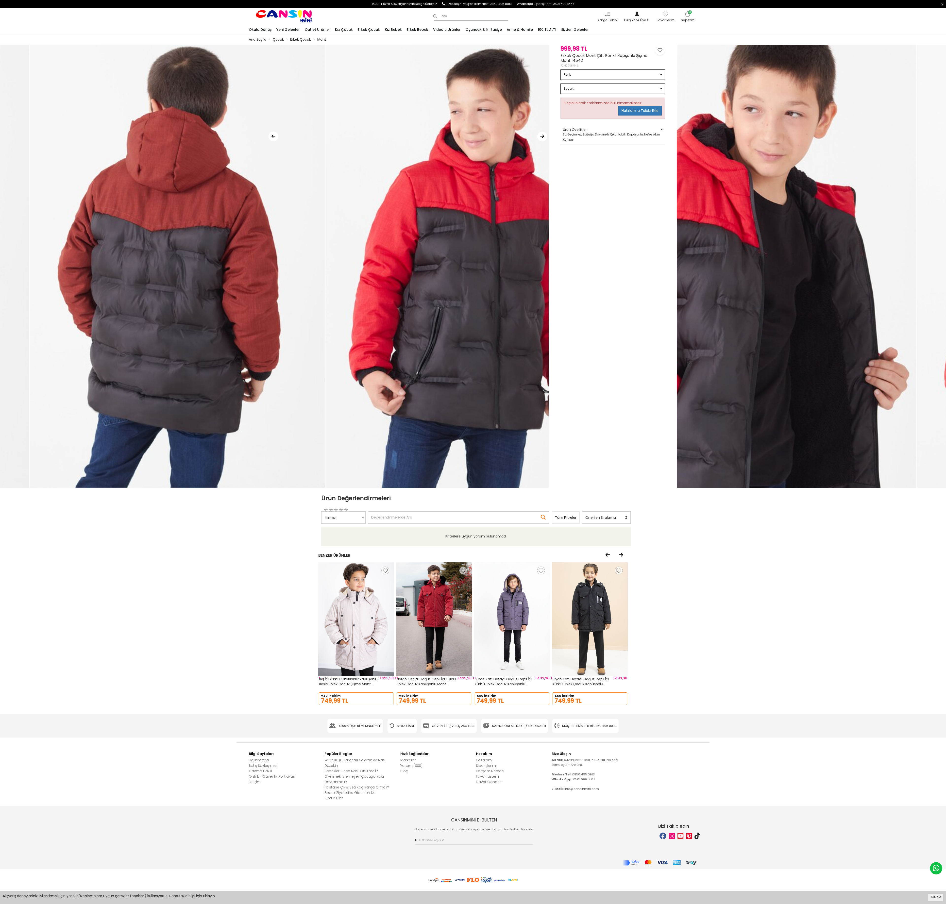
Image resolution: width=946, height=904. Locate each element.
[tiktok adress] (697, 836)
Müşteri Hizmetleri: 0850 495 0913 (490, 4)
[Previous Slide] (273, 136)
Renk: (568, 74)
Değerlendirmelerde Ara (391, 515)
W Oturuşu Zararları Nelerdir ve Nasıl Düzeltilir (355, 763)
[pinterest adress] (689, 836)
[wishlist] (385, 570)
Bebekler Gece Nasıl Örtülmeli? (351, 771)
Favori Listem (487, 776)
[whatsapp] (936, 868)
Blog (404, 771)
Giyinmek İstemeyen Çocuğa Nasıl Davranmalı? (354, 779)
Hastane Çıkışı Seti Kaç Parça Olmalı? (356, 787)
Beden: (569, 88)
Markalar (408, 760)
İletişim (255, 781)
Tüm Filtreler (565, 517)
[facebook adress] (662, 836)
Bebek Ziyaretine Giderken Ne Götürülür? (349, 795)
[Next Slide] (542, 136)
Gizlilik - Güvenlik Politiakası (272, 776)
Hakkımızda (259, 760)
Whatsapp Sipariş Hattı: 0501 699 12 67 (545, 4)
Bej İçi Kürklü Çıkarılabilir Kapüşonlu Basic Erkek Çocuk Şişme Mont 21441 (348, 684)
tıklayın (209, 895)
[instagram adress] (672, 836)
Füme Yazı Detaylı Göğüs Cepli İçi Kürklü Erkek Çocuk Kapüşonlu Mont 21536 (503, 684)
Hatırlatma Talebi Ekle (640, 110)
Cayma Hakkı (260, 771)
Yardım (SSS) (411, 765)
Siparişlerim (486, 765)
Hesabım (484, 760)
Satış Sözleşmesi (263, 765)
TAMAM (935, 897)
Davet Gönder (488, 781)
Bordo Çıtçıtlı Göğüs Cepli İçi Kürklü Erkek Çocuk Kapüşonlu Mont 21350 (426, 684)
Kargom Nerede (490, 771)
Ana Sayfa (257, 39)
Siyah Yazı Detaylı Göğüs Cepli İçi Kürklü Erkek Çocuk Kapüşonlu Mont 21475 (581, 684)
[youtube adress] (680, 836)
